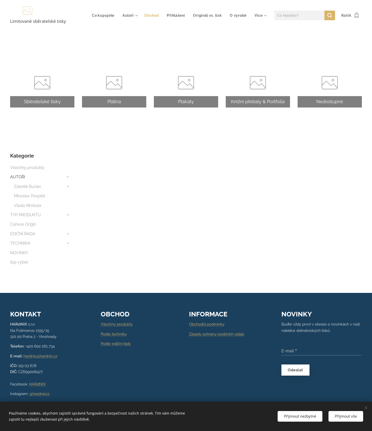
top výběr (19, 262)
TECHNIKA (20, 243)
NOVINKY (19, 252)
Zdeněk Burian (27, 186)
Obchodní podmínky (206, 324)
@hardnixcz (39, 394)
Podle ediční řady (116, 343)
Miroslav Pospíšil (29, 195)
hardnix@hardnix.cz (40, 356)
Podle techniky (114, 334)
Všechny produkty (27, 167)
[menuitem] (104, 15)
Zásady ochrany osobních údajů (216, 334)
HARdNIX (38, 384)
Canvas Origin (23, 224)
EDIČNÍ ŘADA (22, 233)
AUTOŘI (17, 177)
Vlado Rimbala (27, 205)
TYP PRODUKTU (25, 214)
